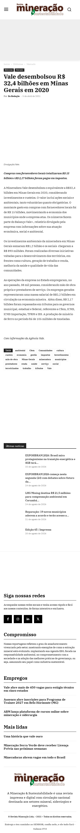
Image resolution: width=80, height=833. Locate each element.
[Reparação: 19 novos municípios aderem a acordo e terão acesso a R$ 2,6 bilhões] (13, 516)
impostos (45, 355)
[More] (50, 104)
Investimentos (61, 355)
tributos (39, 368)
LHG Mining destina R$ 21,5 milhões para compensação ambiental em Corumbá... (48, 496)
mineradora (45, 359)
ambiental (20, 350)
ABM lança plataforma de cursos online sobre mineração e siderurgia (36, 713)
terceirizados (12, 368)
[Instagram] (18, 619)
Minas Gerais (28, 359)
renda (24, 364)
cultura (60, 350)
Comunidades (45, 350)
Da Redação (14, 96)
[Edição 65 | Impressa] (13, 534)
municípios (60, 359)
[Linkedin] (33, 104)
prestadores (11, 364)
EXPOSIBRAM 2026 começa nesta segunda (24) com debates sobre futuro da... (49, 477)
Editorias (18, 64)
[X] (16, 104)
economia (21, 355)
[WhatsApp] (24, 104)
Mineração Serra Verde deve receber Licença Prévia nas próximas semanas (36, 746)
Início (7, 64)
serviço (45, 364)
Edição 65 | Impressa (38, 529)
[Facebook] (7, 104)
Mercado (31, 64)
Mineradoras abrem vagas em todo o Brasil (34, 757)
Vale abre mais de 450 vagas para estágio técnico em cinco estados (39, 689)
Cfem (32, 350)
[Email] (41, 104)
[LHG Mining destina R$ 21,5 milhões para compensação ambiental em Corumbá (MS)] (13, 497)
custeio (9, 355)
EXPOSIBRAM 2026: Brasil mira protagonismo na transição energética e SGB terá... (50, 459)
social (56, 364)
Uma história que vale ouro (23, 736)
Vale (49, 368)
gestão (34, 355)
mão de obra (11, 359)
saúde (34, 364)
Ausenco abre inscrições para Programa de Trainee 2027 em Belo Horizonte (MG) (34, 701)
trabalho (27, 368)
